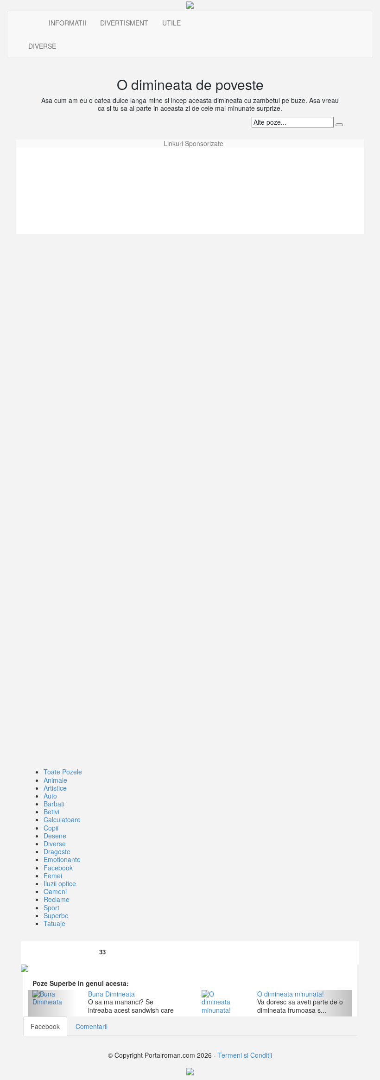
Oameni (55, 891)
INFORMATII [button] (67, 22)
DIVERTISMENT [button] (124, 22)
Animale (55, 780)
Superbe (56, 915)
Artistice (55, 787)
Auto (50, 795)
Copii (51, 827)
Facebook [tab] (45, 1026)
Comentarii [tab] (92, 1026)
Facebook (58, 867)
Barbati (54, 803)
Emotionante (62, 859)
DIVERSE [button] (42, 46)
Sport (51, 907)
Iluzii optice (60, 883)
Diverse (55, 843)
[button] (52, 1003)
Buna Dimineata (111, 993)
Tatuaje (54, 923)
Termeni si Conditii (245, 1055)
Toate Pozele (63, 771)
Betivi (51, 811)
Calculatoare (62, 819)
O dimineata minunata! (290, 993)
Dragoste (57, 851)
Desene (55, 835)
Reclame (57, 899)
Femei (53, 875)
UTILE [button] (171, 22)
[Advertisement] (190, 168)
